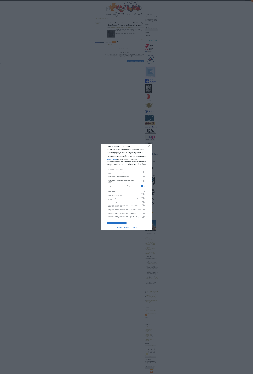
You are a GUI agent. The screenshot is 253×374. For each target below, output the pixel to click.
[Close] (149, 146)
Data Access (126, 227)
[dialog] (126, 187)
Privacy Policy (134, 227)
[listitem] (126, 169)
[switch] (143, 172)
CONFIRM (117, 223)
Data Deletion (119, 227)
